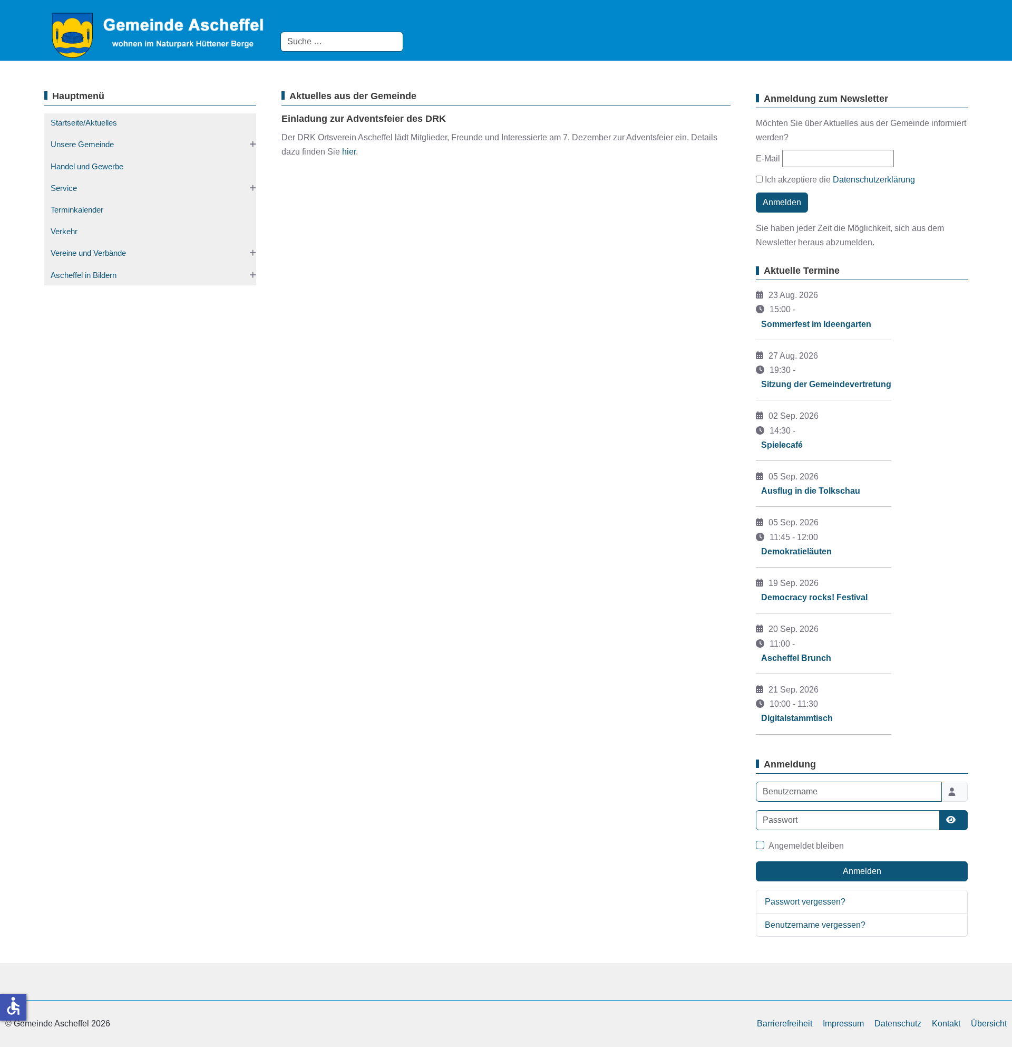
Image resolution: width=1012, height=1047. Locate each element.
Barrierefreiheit (784, 1023)
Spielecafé (782, 444)
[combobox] (341, 42)
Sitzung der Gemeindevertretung (826, 384)
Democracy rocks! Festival (814, 597)
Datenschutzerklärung (874, 179)
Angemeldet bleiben (806, 845)
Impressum (843, 1023)
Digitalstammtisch (797, 718)
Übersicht (989, 1023)
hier (349, 151)
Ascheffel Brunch (796, 658)
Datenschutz (897, 1023)
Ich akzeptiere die (839, 179)
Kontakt (946, 1023)
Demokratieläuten (796, 551)
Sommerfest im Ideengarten (816, 324)
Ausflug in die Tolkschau (810, 490)
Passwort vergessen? (805, 901)
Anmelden (782, 202)
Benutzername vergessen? (815, 924)
